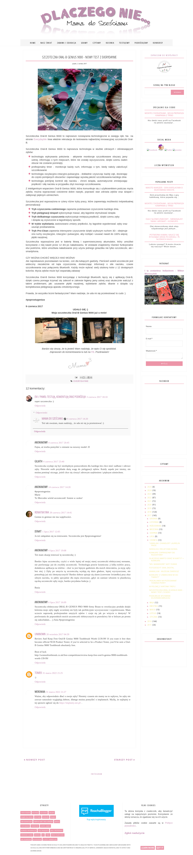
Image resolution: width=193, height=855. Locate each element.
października (156, 526)
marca (153, 609)
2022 (149, 497)
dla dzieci (43, 813)
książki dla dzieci (27, 817)
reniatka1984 (42, 512)
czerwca (154, 540)
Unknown (40, 634)
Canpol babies (45, 826)
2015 (149, 625)
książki (53, 817)
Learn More (147, 848)
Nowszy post (35, 759)
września (154, 529)
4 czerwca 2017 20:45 (58, 442)
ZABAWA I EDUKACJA (66, 43)
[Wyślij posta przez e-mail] (76, 377)
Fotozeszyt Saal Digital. (162, 568)
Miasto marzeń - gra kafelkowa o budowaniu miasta (164, 189)
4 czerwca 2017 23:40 (53, 461)
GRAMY (84, 43)
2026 (149, 487)
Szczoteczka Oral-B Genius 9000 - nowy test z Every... (166, 591)
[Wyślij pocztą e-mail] (81, 377)
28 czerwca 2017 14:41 (61, 512)
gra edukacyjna (26, 821)
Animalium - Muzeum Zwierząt (164, 571)
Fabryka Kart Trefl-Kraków (43, 821)
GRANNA (37, 835)
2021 (149, 501)
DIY (43, 835)
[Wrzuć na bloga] (83, 377)
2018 (149, 512)
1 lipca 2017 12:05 (51, 531)
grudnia (154, 518)
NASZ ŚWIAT (46, 43)
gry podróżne (26, 839)
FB (92, 352)
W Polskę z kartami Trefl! (162, 586)
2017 (149, 515)
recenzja (35, 813)
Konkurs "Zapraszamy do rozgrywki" (162, 554)
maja (152, 602)
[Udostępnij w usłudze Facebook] (88, 377)
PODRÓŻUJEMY (141, 43)
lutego (153, 613)
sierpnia (154, 533)
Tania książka (25, 813)
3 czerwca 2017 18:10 (97, 397)
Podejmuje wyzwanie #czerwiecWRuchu (160, 597)
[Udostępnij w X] (86, 377)
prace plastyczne (58, 835)
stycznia (154, 617)
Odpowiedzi (41, 412)
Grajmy (51, 813)
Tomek (38, 673)
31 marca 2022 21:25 (53, 673)
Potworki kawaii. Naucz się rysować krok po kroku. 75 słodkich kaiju (164, 237)
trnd (48, 835)
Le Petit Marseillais (50, 839)
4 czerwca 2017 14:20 (77, 418)
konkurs (46, 817)
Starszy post (123, 759)
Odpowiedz (40, 405)
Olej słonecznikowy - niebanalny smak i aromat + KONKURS (164, 220)
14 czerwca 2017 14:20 (59, 487)
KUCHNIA (110, 43)
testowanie (25, 826)
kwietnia (154, 606)
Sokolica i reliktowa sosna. (163, 549)
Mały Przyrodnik (56, 830)
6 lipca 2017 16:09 (57, 602)
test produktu (43, 830)
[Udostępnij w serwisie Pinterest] (91, 377)
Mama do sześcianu (52, 418)
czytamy (38, 817)
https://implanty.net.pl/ (70, 703)
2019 (149, 508)
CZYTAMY (97, 43)
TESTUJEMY (124, 43)
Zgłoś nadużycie (135, 833)
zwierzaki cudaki (27, 835)
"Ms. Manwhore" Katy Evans (163, 564)
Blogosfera (37, 839)
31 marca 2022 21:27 (56, 692)
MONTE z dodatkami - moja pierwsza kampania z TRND (164, 114)
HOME (33, 43)
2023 (149, 494)
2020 (149, 504)
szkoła (57, 821)
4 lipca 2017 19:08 (57, 550)
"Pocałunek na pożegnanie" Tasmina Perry (163, 582)
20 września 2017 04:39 (57, 634)
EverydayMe (40, 139)
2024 (149, 490)
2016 (149, 621)
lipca (152, 536)
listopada (154, 522)
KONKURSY (158, 43)
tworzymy (35, 826)
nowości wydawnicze (28, 830)
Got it (160, 848)
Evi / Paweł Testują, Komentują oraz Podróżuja (60, 397)
